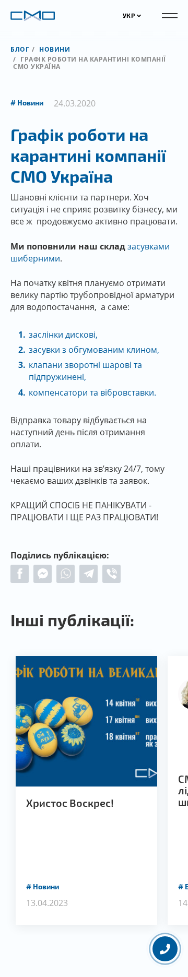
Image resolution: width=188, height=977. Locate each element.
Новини (54, 49)
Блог (19, 49)
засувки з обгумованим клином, (94, 349)
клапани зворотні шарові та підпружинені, (85, 371)
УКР (129, 15)
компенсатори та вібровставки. (92, 392)
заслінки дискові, (63, 334)
